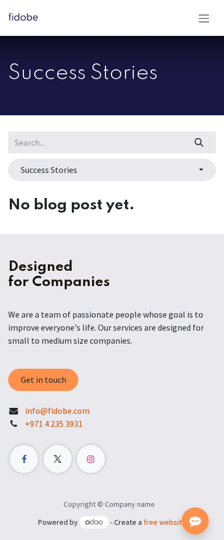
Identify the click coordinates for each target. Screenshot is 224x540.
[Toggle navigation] (204, 17)
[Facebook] (24, 459)
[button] (112, 170)
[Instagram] (91, 459)
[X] (57, 459)
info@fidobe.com (57, 410)
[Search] (199, 142)
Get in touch (43, 379)
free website (165, 522)
